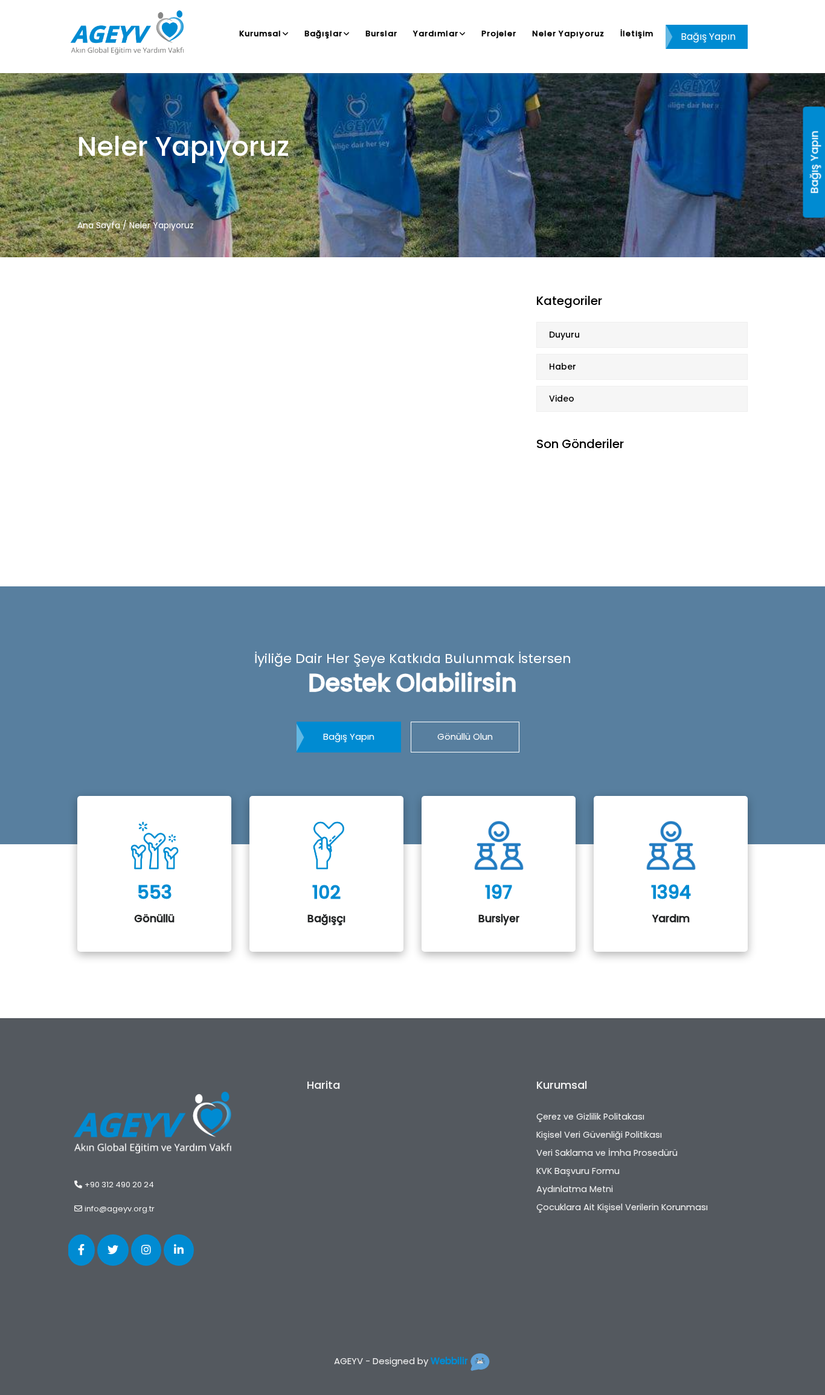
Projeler (498, 33)
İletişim (636, 33)
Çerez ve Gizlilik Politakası (590, 1117)
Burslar (381, 33)
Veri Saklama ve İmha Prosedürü (607, 1153)
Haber (562, 367)
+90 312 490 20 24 (119, 1184)
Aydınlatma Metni (574, 1189)
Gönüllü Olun (465, 736)
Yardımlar (435, 33)
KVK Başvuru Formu (578, 1171)
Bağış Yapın (708, 36)
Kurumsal (260, 33)
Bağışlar (323, 33)
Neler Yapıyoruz (568, 33)
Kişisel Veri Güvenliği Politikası (599, 1135)
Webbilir (449, 1361)
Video (561, 399)
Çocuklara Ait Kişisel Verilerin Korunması (622, 1207)
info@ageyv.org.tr (120, 1208)
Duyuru (564, 335)
